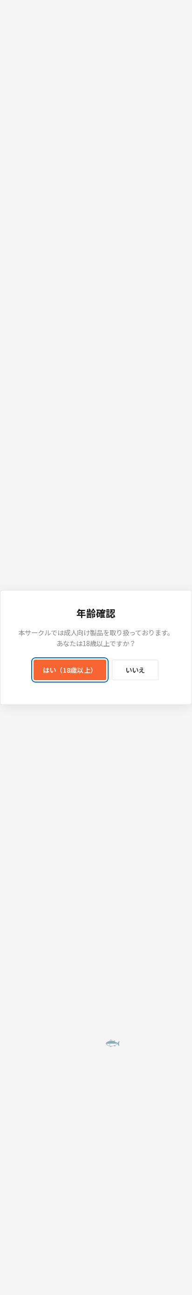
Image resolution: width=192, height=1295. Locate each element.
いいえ (135, 670)
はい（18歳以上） (70, 670)
